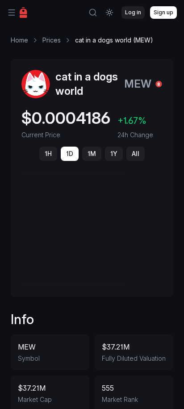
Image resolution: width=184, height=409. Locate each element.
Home (19, 40)
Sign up (163, 12)
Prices (51, 40)
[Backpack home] (23, 12)
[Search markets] (92, 12)
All (135, 153)
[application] (92, 229)
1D (69, 153)
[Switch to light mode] (109, 12)
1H (48, 153)
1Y (113, 153)
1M (92, 153)
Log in (133, 12)
